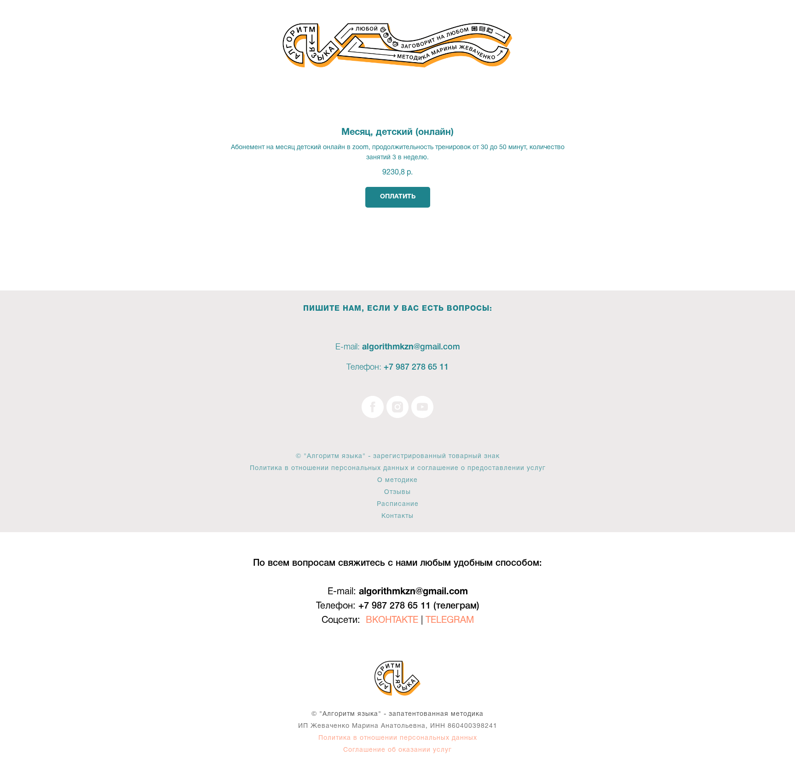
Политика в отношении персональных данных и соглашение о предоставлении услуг (398, 468)
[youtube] (422, 407)
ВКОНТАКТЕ (392, 620)
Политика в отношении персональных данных (397, 738)
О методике (397, 480)
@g (419, 347)
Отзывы (397, 492)
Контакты (397, 516)
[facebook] (373, 407)
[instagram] (397, 407)
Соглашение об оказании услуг (397, 750)
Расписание (398, 504)
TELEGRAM (450, 620)
